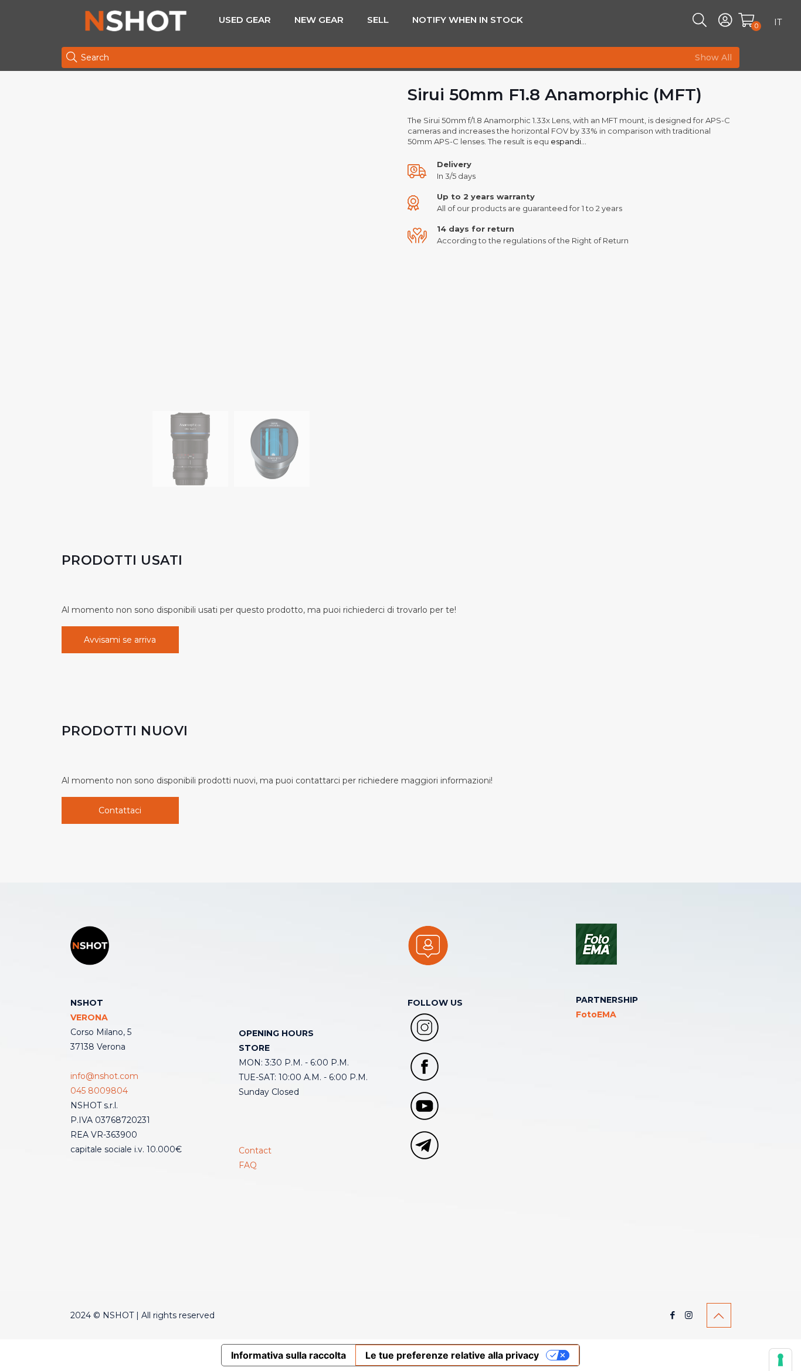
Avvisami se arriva (120, 639)
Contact (255, 1150)
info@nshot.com (104, 1076)
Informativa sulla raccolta (288, 1355)
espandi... (567, 141)
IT (778, 22)
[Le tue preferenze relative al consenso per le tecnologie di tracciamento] (780, 1360)
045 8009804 (99, 1090)
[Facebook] (673, 1315)
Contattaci (120, 810)
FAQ (248, 1165)
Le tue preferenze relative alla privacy (452, 1355)
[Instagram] (689, 1315)
